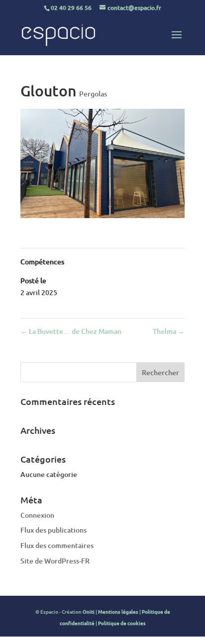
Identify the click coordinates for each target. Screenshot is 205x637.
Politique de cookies (122, 623)
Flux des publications (53, 530)
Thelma (169, 331)
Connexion (37, 515)
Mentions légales (118, 611)
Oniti (89, 611)
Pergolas (93, 93)
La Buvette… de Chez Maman (70, 331)
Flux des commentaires (57, 545)
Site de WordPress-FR (55, 560)
